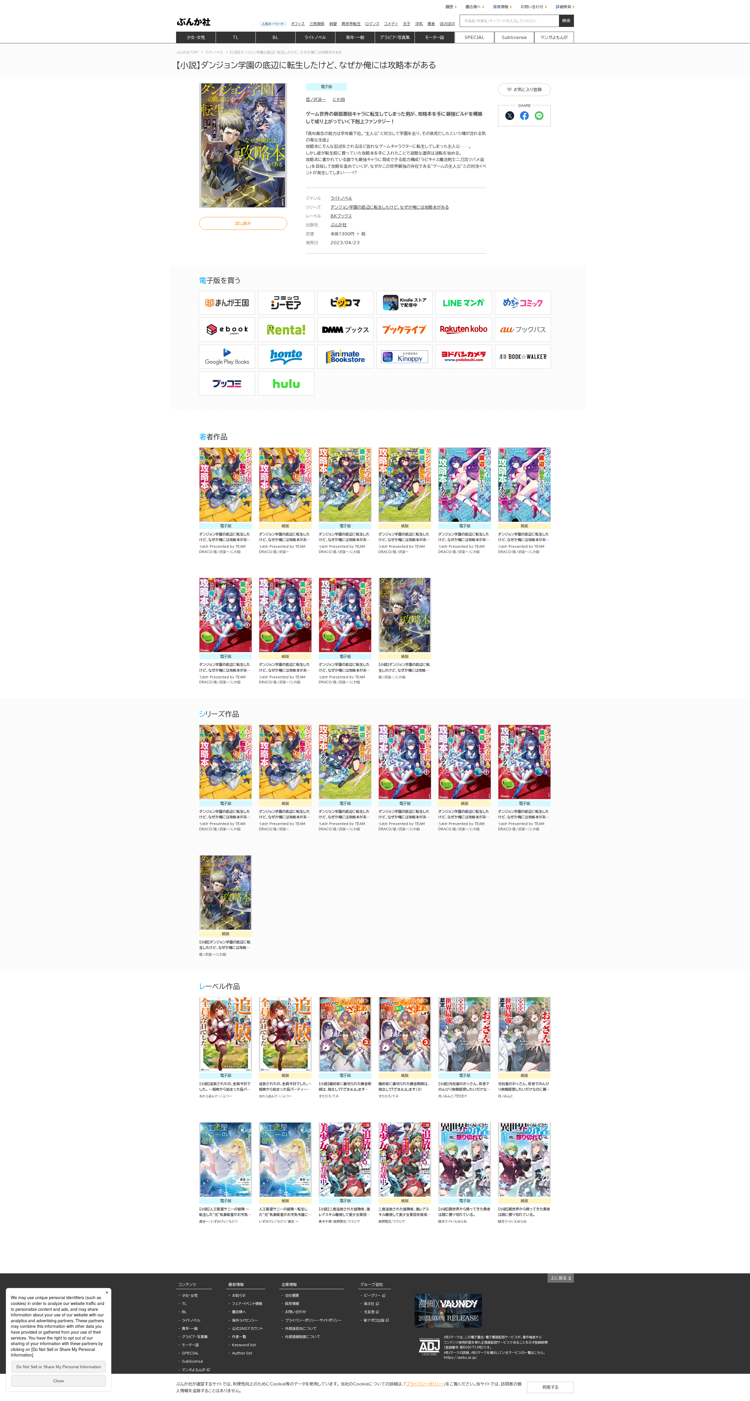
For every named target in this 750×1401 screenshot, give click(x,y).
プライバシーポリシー (425, 1384)
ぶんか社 (338, 225)
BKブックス (341, 216)
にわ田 (339, 99)
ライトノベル (341, 198)
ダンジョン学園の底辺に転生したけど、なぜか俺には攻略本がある (389, 207)
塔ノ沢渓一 (316, 99)
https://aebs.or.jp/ (461, 1357)
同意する (550, 1387)
